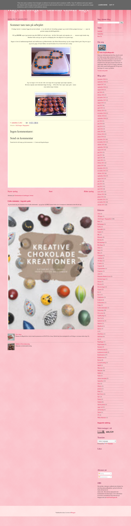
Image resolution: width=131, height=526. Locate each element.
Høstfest (100, 323)
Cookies (100, 263)
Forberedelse (101, 302)
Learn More (102, 5)
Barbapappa (101, 224)
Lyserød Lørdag (102, 362)
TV (98, 415)
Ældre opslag (89, 191)
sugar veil (100, 407)
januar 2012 (101, 197)
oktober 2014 (101, 116)
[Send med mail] (30, 123)
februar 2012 (101, 194)
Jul (98, 339)
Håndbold (100, 326)
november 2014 (102, 113)
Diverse (100, 284)
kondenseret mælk (102, 352)
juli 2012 (100, 181)
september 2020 (102, 82)
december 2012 (102, 168)
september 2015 (102, 100)
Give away (100, 313)
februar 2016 (101, 95)
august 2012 (101, 178)
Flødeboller (101, 297)
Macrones (100, 368)
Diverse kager (101, 287)
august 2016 (101, 90)
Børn (99, 253)
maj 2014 (100, 126)
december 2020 (102, 79)
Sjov (99, 397)
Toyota (99, 412)
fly (98, 292)
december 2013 (102, 139)
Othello (100, 386)
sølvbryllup (101, 410)
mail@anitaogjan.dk (111, 497)
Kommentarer (104, 477)
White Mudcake (102, 417)
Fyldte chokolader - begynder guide (19, 201)
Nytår (99, 376)
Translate (110, 444)
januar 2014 (101, 137)
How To (100, 36)
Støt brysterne (101, 404)
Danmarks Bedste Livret (104, 276)
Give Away (18, 334)
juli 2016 (100, 92)
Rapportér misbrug (104, 423)
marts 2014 (100, 131)
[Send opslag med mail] (26, 122)
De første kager (102, 279)
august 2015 (101, 103)
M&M (99, 365)
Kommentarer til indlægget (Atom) (24, 195)
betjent (99, 232)
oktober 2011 (101, 205)
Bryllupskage (101, 242)
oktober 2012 (101, 173)
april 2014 (100, 129)
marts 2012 (100, 192)
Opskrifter (100, 34)
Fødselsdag (100, 310)
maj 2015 (100, 105)
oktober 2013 (101, 144)
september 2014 (102, 118)
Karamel (100, 347)
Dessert (99, 281)
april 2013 (100, 157)
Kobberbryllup (101, 349)
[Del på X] (34, 123)
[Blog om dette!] (32, 123)
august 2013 (101, 150)
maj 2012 (100, 186)
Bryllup (100, 240)
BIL (99, 234)
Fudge (99, 305)
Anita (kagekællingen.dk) (106, 52)
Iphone (99, 329)
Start (50, 191)
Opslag (102, 473)
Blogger (73, 512)
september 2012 (102, 176)
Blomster (100, 237)
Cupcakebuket (101, 268)
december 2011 (102, 199)
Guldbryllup (101, 315)
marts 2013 (100, 160)
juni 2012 (100, 184)
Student (100, 402)
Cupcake (100, 266)
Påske (99, 391)
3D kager (100, 216)
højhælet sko (101, 321)
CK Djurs (100, 261)
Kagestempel (101, 344)
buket (99, 248)
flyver (99, 295)
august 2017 (101, 84)
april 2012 (100, 189)
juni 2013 (100, 152)
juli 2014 (100, 121)
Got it (111, 5)
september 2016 (102, 87)
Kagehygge (100, 342)
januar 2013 (101, 165)
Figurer (100, 289)
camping (100, 258)
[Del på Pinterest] (37, 123)
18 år (99, 214)
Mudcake (100, 370)
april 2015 (100, 108)
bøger (99, 250)
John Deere (100, 334)
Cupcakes (100, 271)
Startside (100, 31)
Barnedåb (100, 229)
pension (100, 389)
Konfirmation (101, 355)
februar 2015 (101, 110)
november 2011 (102, 202)
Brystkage (100, 245)
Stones (99, 399)
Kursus (99, 360)
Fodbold (100, 300)
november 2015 (102, 97)
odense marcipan (102, 378)
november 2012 (102, 171)
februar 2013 (101, 163)
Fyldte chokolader (102, 308)
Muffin (99, 373)
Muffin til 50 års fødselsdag (23, 344)
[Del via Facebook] (35, 123)
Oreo (99, 383)
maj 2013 (100, 155)
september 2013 (102, 147)
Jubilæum (100, 336)
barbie (99, 227)
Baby (99, 221)
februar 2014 (101, 134)
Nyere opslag (13, 191)
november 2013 (102, 142)
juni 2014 (100, 123)
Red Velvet (100, 394)
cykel (99, 274)
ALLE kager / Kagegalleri (22, 125)
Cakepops (100, 255)
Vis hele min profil (103, 71)
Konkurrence (101, 357)
